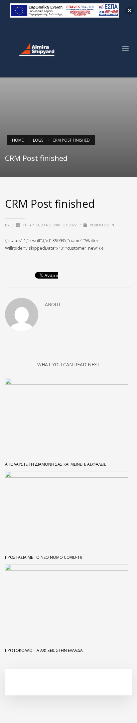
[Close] (129, 10)
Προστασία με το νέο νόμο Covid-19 (43, 557)
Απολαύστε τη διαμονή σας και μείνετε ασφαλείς (55, 464)
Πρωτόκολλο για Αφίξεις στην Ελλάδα (44, 650)
